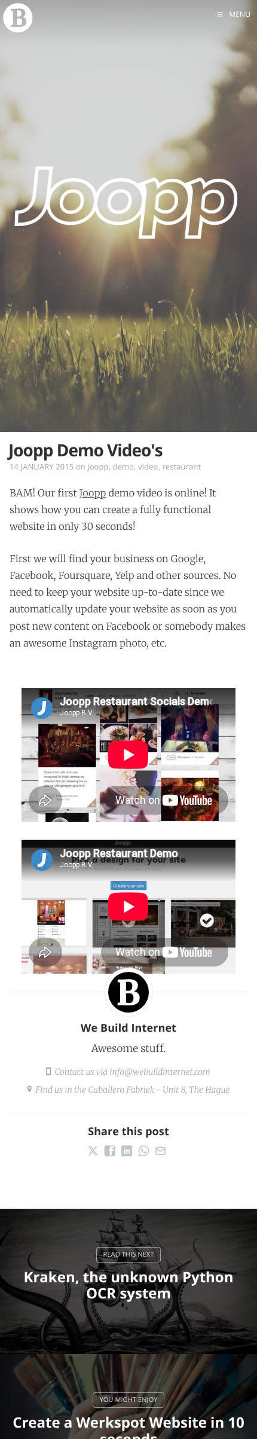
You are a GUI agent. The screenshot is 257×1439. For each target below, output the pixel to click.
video (148, 466)
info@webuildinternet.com (159, 1071)
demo (123, 466)
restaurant (181, 466)
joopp (97, 466)
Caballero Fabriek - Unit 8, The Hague (159, 1089)
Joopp (92, 493)
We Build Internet (128, 1028)
